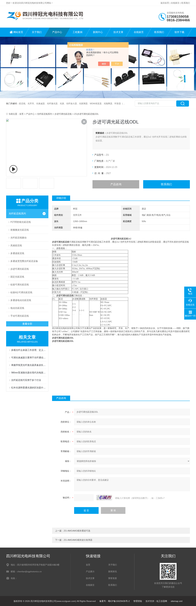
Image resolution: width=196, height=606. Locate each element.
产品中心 (57, 32)
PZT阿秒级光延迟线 (20, 222)
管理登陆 (137, 601)
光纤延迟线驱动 (18, 237)
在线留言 (175, 3)
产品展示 (90, 571)
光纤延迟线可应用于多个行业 (26, 380)
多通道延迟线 (17, 253)
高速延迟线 (16, 245)
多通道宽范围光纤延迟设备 (24, 261)
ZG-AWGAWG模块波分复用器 (78, 540)
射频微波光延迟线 (19, 229)
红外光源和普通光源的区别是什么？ (28, 387)
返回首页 (164, 3)
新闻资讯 (112, 571)
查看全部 (27, 323)
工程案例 (77, 32)
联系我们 (185, 3)
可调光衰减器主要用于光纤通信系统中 (28, 357)
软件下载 (179, 32)
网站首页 (18, 32)
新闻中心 (98, 32)
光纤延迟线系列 (44, 114)
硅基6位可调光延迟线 (21, 292)
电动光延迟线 (17, 308)
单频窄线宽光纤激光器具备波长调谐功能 (28, 365)
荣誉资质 (112, 578)
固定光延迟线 (17, 276)
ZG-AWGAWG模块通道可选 (77, 530)
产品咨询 (115, 184)
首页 (21, 114)
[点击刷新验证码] (104, 497)
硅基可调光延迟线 (19, 284)
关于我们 (37, 32)
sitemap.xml (176, 601)
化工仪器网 (161, 601)
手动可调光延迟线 (19, 316)
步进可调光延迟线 (63, 114)
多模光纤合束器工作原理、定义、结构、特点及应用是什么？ (28, 350)
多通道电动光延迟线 (20, 300)
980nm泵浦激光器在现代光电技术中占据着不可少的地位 (28, 372)
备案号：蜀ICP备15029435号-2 (114, 601)
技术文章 (118, 32)
